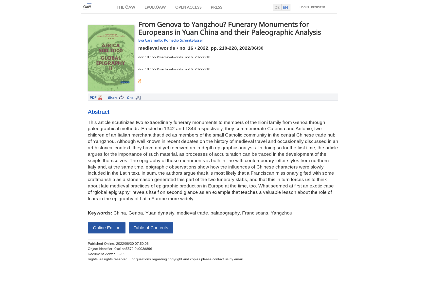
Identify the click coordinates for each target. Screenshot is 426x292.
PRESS (216, 7)
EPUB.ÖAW (155, 7)
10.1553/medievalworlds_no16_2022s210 (177, 57)
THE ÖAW (126, 7)
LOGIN (304, 7)
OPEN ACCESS (188, 7)
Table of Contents (151, 227)
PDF (93, 98)
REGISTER (318, 7)
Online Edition (107, 227)
